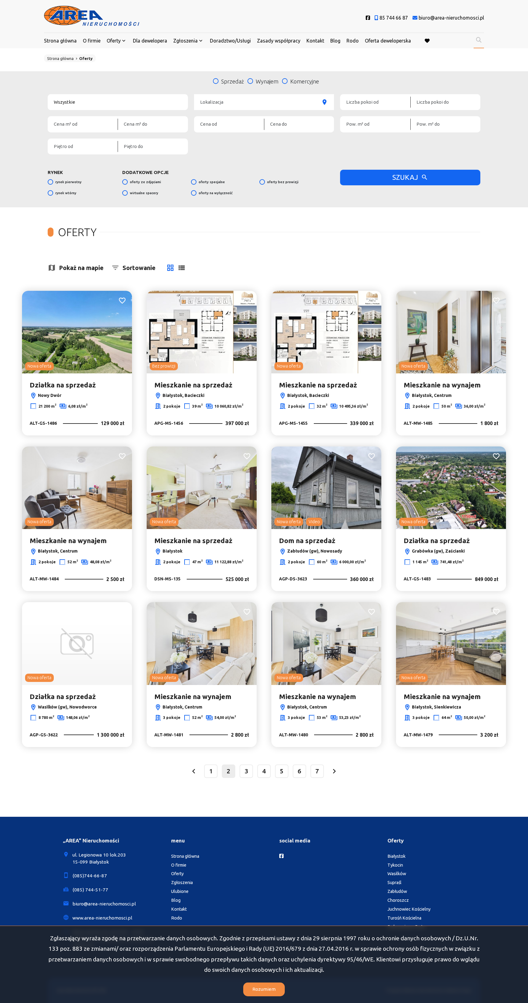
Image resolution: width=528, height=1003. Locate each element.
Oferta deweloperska (388, 40)
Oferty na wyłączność (216, 193)
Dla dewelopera (150, 40)
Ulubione (180, 891)
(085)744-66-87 (89, 875)
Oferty (114, 40)
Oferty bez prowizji (283, 182)
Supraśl (394, 882)
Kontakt (315, 40)
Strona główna (60, 40)
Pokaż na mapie (81, 267)
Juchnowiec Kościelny (409, 909)
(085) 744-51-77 (90, 889)
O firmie (92, 40)
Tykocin (395, 865)
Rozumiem (264, 989)
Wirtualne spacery (144, 193)
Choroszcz (398, 900)
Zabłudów (397, 891)
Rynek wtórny (65, 193)
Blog (335, 40)
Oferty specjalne (212, 182)
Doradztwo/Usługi (230, 40)
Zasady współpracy (278, 40)
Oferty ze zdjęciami (145, 182)
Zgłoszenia (182, 882)
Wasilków (396, 873)
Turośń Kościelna (404, 918)
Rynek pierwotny (68, 182)
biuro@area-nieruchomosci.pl (104, 903)
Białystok (396, 856)
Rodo (352, 40)
